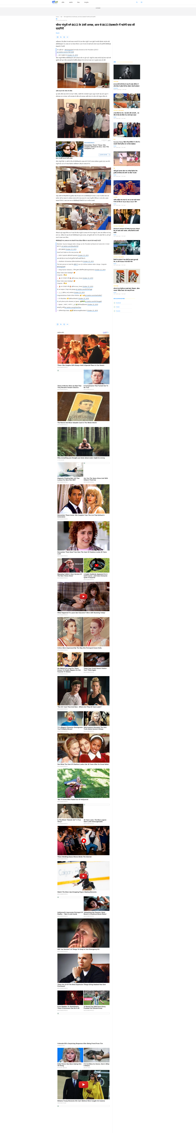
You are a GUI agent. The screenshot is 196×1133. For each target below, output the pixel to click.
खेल (61, 16)
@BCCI (76, 264)
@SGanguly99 (69, 50)
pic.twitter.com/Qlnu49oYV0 (69, 246)
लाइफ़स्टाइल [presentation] (116, 81)
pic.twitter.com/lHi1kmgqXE (93, 301)
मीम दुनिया (86, 2)
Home (57, 16)
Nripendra (116, 88)
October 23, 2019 (72, 55)
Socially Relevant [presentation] (119, 110)
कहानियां (71, 2)
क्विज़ (78, 2)
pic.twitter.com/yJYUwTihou (73, 307)
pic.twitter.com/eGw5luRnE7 (93, 295)
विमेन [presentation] (114, 139)
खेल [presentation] (114, 168)
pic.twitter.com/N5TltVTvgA (84, 289)
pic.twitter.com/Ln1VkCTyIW (65, 52)
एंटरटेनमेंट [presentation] (115, 197)
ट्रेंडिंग (63, 2)
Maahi (57, 33)
